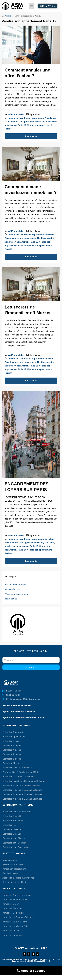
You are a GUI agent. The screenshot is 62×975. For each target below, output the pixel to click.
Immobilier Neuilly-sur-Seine (15, 926)
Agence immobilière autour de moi (18, 878)
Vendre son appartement (16, 594)
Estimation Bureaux (11, 834)
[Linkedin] (33, 954)
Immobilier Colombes (12, 908)
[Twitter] (37, 954)
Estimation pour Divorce (13, 838)
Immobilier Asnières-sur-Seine (16, 895)
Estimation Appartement (13, 736)
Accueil (8, 16)
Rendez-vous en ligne (12, 864)
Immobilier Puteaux (11, 930)
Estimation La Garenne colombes (18, 776)
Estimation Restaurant (12, 820)
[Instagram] (28, 954)
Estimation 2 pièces (11, 754)
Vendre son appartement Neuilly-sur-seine (33, 238)
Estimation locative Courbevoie (17, 767)
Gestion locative (12, 589)
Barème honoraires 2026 (14, 882)
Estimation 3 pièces (11, 745)
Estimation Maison (11, 763)
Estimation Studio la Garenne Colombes (21, 785)
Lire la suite (31, 136)
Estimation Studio (10, 741)
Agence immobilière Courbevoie (18, 711)
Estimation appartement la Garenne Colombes (24, 781)
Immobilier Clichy (10, 904)
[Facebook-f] (24, 954)
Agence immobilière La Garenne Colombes (24, 717)
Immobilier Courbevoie (13, 913)
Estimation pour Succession (15, 847)
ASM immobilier (16, 114)
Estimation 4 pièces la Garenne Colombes (22, 799)
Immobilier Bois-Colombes (14, 899)
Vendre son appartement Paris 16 (27, 121)
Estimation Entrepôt (11, 816)
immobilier (13, 118)
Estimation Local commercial (16, 811)
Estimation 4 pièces (11, 750)
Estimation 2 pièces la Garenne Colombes (22, 790)
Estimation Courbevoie (13, 732)
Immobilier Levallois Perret (14, 921)
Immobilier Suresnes (12, 935)
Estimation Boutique (11, 829)
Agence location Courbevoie (16, 705)
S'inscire (31, 667)
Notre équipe (11, 598)
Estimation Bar (9, 825)
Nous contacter (9, 860)
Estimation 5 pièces (11, 759)
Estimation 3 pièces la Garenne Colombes (22, 794)
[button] (31, 6)
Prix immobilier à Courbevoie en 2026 (20, 772)
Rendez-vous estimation (16, 584)
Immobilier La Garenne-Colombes (18, 917)
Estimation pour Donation (14, 842)
